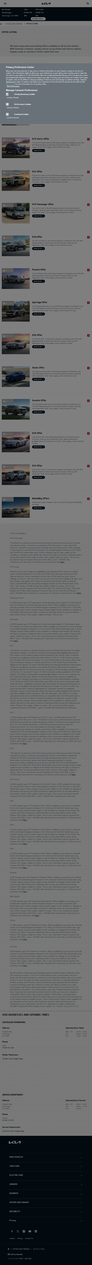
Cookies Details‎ (13, 98)
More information (13, 86)
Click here (10, 84)
